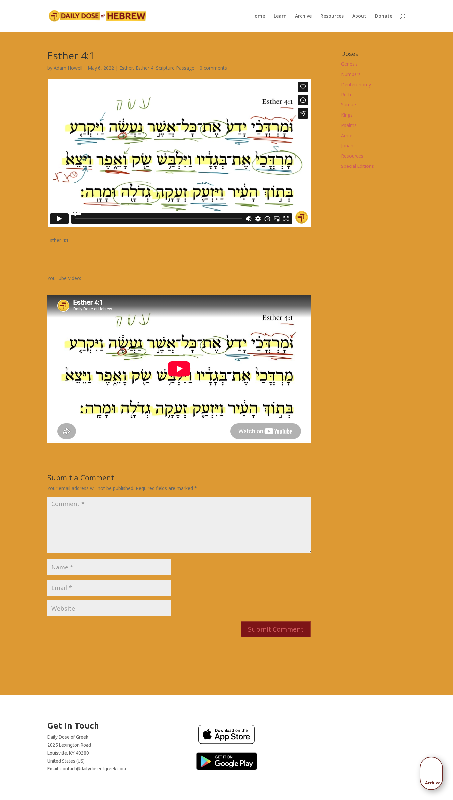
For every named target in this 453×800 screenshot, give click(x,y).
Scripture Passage (175, 68)
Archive (303, 16)
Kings (347, 115)
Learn (280, 16)
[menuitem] (433, 771)
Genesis (349, 64)
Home (258, 16)
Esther (126, 68)
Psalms (348, 125)
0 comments (213, 68)
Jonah (347, 145)
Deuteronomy (356, 84)
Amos (347, 135)
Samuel (349, 104)
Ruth (346, 94)
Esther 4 (144, 68)
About (359, 16)
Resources (332, 16)
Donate (383, 16)
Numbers (351, 74)
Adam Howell (68, 68)
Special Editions (357, 166)
